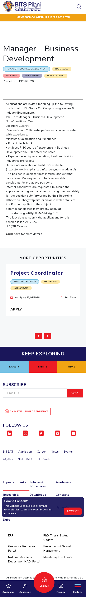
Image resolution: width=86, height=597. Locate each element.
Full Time (11, 75)
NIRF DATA (25, 459)
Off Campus (32, 75)
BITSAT (8, 452)
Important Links (14, 482)
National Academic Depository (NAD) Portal (24, 559)
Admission (25, 452)
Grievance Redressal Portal (22, 548)
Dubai (7, 520)
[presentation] (38, 336)
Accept (73, 511)
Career (41, 452)
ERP (10, 535)
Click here (13, 234)
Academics (63, 482)
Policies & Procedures (37, 484)
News (55, 452)
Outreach (44, 459)
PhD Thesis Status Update (55, 538)
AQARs (8, 459)
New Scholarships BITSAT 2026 (43, 17)
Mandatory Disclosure (57, 557)
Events (68, 452)
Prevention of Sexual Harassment (57, 548)
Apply (16, 309)
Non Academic (55, 75)
